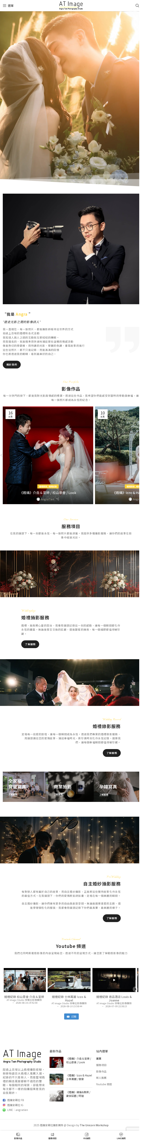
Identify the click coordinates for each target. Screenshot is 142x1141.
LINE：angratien (17, 1110)
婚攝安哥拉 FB (15, 1100)
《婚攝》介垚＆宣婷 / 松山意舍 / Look (48, 492)
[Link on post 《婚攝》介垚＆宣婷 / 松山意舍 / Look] (48, 455)
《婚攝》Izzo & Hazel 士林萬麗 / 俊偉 (79, 1077)
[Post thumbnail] (56, 1062)
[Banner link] (25, 787)
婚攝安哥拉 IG (15, 1105)
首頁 (98, 1059)
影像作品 (101, 1071)
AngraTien (47, 499)
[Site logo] (71, 5)
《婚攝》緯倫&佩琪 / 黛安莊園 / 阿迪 (78, 1094)
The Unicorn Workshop (94, 1125)
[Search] (137, 5)
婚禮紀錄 (53, 486)
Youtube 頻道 (104, 1084)
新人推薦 (101, 1078)
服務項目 (101, 1065)
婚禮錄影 (43, 486)
